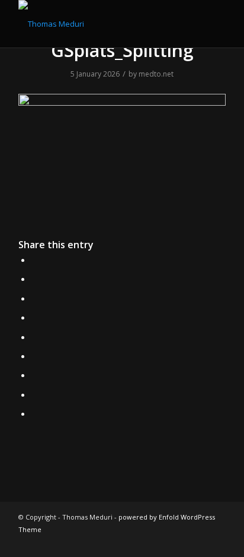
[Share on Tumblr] (34, 356)
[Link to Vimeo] (199, 542)
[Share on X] (34, 278)
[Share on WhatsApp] (34, 298)
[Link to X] (110, 542)
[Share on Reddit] (34, 394)
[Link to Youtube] (217, 542)
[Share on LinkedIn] (34, 337)
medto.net (156, 74)
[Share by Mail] (34, 413)
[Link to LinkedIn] (181, 542)
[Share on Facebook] (34, 259)
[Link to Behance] (163, 542)
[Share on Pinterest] (34, 317)
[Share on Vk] (34, 375)
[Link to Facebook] (146, 542)
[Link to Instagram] (128, 542)
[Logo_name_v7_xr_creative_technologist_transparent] (101, 24)
